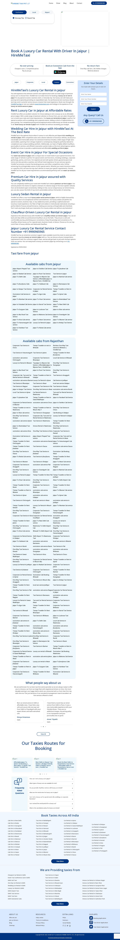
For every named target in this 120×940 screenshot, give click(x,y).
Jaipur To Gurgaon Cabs (20, 309)
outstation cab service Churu (42, 402)
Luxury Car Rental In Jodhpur (22, 565)
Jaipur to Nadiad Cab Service (22, 274)
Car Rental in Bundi (70, 847)
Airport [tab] (47, 12)
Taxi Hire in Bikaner (42, 852)
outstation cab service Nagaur (43, 590)
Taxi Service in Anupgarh (61, 375)
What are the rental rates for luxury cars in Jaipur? (44, 792)
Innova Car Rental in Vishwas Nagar (93, 880)
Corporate (30, 82)
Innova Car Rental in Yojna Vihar (92, 891)
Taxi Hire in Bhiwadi (42, 831)
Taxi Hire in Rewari (42, 826)
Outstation (70, 82)
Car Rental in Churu (70, 852)
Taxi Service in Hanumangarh (22, 353)
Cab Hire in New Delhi (14, 820)
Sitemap (11, 925)
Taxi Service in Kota (39, 554)
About (72, 3)
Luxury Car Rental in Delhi (16, 888)
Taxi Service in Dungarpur (41, 413)
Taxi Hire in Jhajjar (41, 836)
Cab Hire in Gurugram (15, 826)
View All (43, 734)
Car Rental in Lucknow (71, 828)
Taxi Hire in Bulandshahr (43, 841)
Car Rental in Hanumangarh (100, 835)
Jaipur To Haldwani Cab (40, 284)
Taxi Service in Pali (59, 546)
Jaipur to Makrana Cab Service (43, 315)
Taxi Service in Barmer (40, 646)
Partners (65, 920)
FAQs (64, 917)
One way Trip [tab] (19, 18)
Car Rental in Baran (70, 836)
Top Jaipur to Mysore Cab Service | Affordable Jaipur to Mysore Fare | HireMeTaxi (42, 279)
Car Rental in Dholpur (98, 824)
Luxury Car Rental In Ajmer (42, 380)
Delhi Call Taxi (12, 880)
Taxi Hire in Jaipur (41, 849)
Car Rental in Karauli (98, 840)
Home (51, 3)
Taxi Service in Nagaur (20, 386)
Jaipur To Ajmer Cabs (60, 294)
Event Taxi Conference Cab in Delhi (19, 878)
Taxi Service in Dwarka (52, 880)
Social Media (67, 923)
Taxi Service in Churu (60, 554)
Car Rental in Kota (97, 843)
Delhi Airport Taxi (13, 891)
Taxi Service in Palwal (52, 896)
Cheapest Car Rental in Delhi (17, 875)
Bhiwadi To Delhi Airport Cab (42, 531)
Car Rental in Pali (97, 848)
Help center (39, 917)
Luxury (56, 82)
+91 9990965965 (95, 121)
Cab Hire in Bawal (13, 836)
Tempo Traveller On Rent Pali (43, 475)
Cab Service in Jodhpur (60, 380)
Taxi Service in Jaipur (60, 274)
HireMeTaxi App (16, 104)
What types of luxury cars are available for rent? (43, 783)
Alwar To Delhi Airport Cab (61, 480)
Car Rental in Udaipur (70, 823)
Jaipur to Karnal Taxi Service (42, 304)
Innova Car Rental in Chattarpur (92, 893)
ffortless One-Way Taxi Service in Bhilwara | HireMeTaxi (60, 348)
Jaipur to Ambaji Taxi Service (62, 323)
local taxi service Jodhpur (41, 585)
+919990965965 (99, 3)
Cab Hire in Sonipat (14, 847)
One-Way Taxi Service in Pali (22, 590)
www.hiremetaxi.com (42, 104)
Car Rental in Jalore (98, 830)
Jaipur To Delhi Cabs (19, 277)
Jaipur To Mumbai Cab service (22, 299)
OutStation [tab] (19, 12)
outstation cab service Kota (22, 431)
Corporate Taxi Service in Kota (23, 516)
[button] (41, 727)
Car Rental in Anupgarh (71, 831)
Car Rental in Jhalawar (99, 832)
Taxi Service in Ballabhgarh (53, 899)
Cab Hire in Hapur (13, 852)
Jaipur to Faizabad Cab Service (22, 304)
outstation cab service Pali (41, 465)
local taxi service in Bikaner (62, 541)
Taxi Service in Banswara (41, 595)
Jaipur (16, 82)
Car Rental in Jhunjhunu (99, 837)
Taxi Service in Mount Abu (41, 580)
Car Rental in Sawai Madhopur (73, 826)
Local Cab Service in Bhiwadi (62, 358)
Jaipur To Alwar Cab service (42, 320)
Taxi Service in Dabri (51, 878)
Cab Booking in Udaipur (61, 413)
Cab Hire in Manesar (14, 839)
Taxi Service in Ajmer (20, 495)
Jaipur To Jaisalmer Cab (60, 269)
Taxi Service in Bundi (20, 546)
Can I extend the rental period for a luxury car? (43, 803)
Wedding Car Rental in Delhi (16, 885)
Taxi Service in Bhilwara (41, 616)
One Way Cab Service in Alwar (42, 389)
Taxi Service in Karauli (60, 386)
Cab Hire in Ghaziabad (15, 828)
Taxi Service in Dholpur (40, 462)
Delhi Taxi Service (13, 893)
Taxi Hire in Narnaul (42, 828)
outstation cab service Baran (42, 546)
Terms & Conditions (42, 920)
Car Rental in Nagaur (98, 845)
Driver (58, 3)
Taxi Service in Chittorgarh (21, 500)
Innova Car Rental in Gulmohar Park (93, 899)
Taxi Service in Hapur (52, 875)
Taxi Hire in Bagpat (42, 844)
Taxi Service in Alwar (39, 383)
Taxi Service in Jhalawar (20, 570)
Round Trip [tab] (31, 18)
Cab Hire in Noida (13, 823)
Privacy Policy (40, 923)
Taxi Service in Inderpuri (53, 885)
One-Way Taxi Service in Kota (42, 431)
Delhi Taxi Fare (12, 896)
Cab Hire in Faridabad (14, 831)
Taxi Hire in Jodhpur (42, 847)
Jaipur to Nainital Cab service (62, 277)
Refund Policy (40, 925)
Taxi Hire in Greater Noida (44, 839)
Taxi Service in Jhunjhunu (41, 457)
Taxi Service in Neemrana (41, 421)
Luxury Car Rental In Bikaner (22, 363)
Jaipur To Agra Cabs (39, 294)
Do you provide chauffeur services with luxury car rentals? (46, 788)
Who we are (13, 917)
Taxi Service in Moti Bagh (53, 891)
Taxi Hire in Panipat (42, 823)
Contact (79, 3)
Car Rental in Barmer (70, 839)
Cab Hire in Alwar (13, 849)
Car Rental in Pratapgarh (99, 851)
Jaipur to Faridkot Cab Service (42, 269)
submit (93, 109)
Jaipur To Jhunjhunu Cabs (21, 284)
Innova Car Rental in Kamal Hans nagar (94, 888)
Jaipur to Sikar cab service (61, 309)
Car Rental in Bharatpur (71, 841)
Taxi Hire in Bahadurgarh (44, 834)
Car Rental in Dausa (70, 855)
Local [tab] (34, 12)
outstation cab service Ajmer (22, 421)
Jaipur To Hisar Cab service (41, 299)
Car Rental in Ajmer (70, 820)
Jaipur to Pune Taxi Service (42, 274)
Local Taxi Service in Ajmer (21, 392)
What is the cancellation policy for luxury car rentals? (45, 808)
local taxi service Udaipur (61, 383)
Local (43, 82)
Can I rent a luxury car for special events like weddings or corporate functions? (49, 798)
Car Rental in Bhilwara (71, 844)
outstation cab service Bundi (62, 389)
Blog (64, 3)
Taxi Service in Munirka (52, 893)
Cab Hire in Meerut (14, 841)
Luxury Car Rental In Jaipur (42, 323)
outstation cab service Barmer (23, 380)
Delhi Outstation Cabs (15, 899)
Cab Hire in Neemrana (15, 834)
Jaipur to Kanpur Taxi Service (22, 289)
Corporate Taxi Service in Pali (42, 386)
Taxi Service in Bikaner (20, 462)
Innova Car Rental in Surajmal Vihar (93, 885)
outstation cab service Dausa (62, 446)
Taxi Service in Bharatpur (21, 383)
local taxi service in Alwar (41, 500)
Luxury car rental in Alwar (41, 662)
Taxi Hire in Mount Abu (43, 855)
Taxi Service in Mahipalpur (53, 888)
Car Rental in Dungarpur (99, 827)
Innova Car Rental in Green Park (92, 896)
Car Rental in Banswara (71, 834)
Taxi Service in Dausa (40, 446)
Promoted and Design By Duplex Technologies (60, 938)
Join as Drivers (13, 920)
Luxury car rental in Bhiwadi (42, 651)
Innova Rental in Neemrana (42, 426)
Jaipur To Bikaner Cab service (62, 320)
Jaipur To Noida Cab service (42, 328)
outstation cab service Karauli (43, 441)
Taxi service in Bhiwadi (20, 610)
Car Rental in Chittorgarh (71, 849)
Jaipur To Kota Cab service (21, 320)
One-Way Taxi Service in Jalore (23, 636)
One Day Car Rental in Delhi (16, 883)
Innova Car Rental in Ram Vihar (92, 883)
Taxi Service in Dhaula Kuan (54, 883)
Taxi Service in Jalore (39, 353)
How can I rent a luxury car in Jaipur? (40, 779)
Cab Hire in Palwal (13, 855)
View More (60, 861)
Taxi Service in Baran (60, 641)
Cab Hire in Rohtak (14, 844)
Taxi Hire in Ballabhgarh (43, 820)
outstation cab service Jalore (42, 656)
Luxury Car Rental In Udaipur (62, 416)
